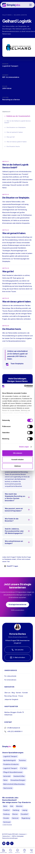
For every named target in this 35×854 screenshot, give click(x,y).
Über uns (7, 693)
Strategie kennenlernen (17, 604)
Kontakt (25, 693)
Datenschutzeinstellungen (10, 838)
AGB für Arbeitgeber (18, 836)
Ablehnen (17, 466)
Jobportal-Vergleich (11, 699)
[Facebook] (12, 843)
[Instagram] (8, 843)
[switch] (30, 426)
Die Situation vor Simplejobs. (16, 127)
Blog (13, 693)
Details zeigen (24, 447)
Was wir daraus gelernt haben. (17, 141)
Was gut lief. (11, 137)
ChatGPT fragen (12, 566)
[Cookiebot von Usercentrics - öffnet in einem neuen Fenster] (25, 386)
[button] (30, 4)
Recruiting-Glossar (10, 696)
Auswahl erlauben (17, 459)
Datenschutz (6, 836)
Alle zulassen (17, 453)
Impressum (22, 834)
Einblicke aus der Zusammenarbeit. (18, 116)
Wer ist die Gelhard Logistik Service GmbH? (17, 121)
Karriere (18, 693)
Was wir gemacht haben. (15, 132)
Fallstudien (6, 15)
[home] (11, 5)
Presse (20, 696)
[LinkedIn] (4, 843)
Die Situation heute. (13, 146)
